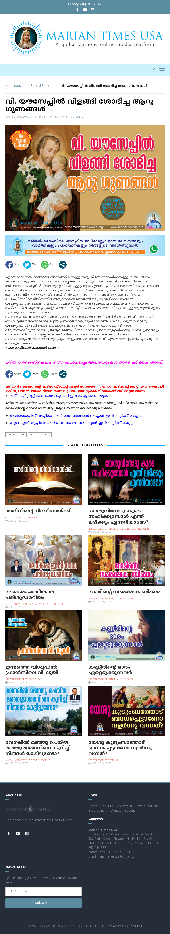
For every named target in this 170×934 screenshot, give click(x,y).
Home (92, 806)
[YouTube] (85, 10)
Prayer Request (146, 806)
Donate (116, 811)
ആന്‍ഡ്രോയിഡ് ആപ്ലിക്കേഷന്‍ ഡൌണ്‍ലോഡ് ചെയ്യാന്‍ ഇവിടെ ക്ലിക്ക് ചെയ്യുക (76, 416)
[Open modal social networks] (63, 265)
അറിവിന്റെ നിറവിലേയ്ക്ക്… (39, 511)
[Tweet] (31, 265)
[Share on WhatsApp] (49, 265)
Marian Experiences (100, 598)
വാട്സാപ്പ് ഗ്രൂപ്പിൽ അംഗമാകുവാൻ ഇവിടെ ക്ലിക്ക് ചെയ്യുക (58, 396)
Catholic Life (16, 434)
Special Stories (41, 86)
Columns (11, 517)
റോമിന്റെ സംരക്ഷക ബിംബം (124, 592)
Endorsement (98, 811)
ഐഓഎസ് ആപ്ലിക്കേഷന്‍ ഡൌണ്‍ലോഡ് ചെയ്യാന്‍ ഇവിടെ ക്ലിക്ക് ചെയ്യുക (72, 423)
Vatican (113, 760)
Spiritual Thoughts (137, 529)
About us (107, 806)
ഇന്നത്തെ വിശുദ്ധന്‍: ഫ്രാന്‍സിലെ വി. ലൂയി (31, 670)
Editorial (130, 811)
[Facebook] (77, 10)
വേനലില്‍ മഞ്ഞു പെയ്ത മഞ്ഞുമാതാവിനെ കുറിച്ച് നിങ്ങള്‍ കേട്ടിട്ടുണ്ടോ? (37, 748)
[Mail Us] (92, 10)
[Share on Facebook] (13, 265)
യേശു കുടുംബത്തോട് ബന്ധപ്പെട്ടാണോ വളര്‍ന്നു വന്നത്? (120, 748)
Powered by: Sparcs (125, 926)
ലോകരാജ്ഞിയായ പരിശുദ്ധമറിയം (29, 595)
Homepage (13, 86)
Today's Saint (33, 679)
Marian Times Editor (70, 117)
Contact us (124, 806)
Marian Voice (37, 604)
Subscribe (43, 903)
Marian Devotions (16, 604)
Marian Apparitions (17, 760)
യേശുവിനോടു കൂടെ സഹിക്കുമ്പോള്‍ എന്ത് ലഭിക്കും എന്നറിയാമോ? (118, 516)
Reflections (95, 529)
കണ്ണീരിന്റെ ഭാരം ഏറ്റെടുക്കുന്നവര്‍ (110, 670)
